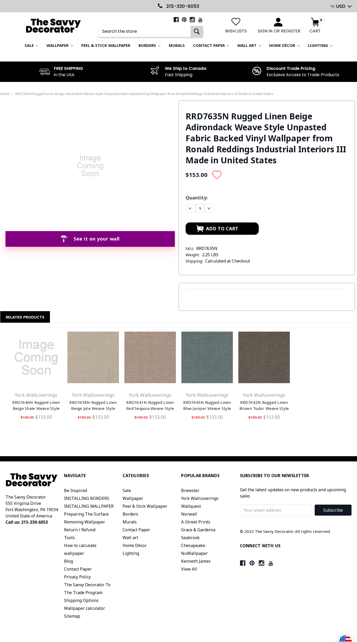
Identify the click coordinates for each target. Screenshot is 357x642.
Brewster (190, 490)
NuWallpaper (194, 553)
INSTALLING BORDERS (86, 498)
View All (189, 569)
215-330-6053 (182, 6)
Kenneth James (196, 561)
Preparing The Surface (86, 514)
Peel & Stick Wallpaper (105, 45)
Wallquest (191, 506)
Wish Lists (236, 31)
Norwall (189, 514)
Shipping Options (81, 600)
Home (5, 93)
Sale (30, 45)
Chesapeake (193, 545)
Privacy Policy (77, 577)
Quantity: (197, 197)
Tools (69, 537)
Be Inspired (75, 490)
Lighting (318, 45)
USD (341, 6)
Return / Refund (79, 530)
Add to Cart (36, 358)
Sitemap (72, 616)
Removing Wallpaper (84, 522)
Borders (148, 45)
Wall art (247, 45)
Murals (177, 45)
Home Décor (282, 45)
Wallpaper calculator (84, 608)
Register (290, 31)
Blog (68, 561)
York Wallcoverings (199, 498)
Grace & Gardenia (198, 530)
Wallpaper (58, 45)
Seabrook (190, 537)
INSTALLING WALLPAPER (89, 506)
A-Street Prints (195, 522)
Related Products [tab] (25, 317)
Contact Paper (209, 45)
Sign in (265, 31)
